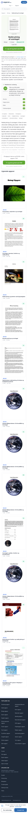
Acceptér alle (20, 810)
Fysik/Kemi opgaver (5, 733)
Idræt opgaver (4, 743)
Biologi (8, 13)
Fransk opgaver (4, 726)
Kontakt (3, 775)
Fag (10, 5)
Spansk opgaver (18, 736)
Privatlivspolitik (4, 784)
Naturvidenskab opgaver (20, 719)
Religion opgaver (18, 730)
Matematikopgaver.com (6, 800)
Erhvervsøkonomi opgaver (5, 722)
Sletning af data (4, 787)
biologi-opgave (20, 56)
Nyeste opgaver (4, 757)
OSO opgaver (18, 723)
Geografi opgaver (5, 736)
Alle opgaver (4, 754)
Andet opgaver (4, 707)
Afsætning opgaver (5, 704)
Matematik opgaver (19, 713)
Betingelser (3, 781)
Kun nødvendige (7, 810)
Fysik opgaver (4, 730)
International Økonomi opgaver (19, 705)
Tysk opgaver (18, 740)
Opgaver (17, 5)
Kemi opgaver (18, 709)
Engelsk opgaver (5, 718)
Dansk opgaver (4, 714)
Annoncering (4, 778)
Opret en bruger (4, 763)
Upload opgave (4, 760)
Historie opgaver (4, 740)
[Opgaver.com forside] (6, 2)
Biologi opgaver (4, 711)
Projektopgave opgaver (20, 726)
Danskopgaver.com (17, 800)
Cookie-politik (18, 806)
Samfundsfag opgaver (19, 733)
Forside (3, 751)
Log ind (24, 2)
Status (2, 790)
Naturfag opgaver (18, 716)
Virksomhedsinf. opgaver (20, 743)
